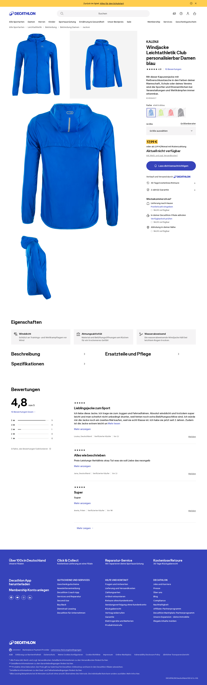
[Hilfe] (181, 13)
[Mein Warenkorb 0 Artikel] (194, 13)
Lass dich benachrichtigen (173, 165)
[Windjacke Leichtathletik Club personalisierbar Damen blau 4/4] (36, 267)
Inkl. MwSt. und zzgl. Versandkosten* (162, 155)
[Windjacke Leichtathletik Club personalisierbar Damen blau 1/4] (103, 65)
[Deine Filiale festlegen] (174, 13)
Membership (154, 22)
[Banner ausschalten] (191, 3)
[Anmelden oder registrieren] (187, 13)
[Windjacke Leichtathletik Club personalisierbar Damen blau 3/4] (69, 166)
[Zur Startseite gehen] (22, 14)
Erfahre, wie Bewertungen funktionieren (29, 449)
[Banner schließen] (195, 3)
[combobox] (171, 131)
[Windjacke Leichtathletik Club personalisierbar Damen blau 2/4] (36, 65)
